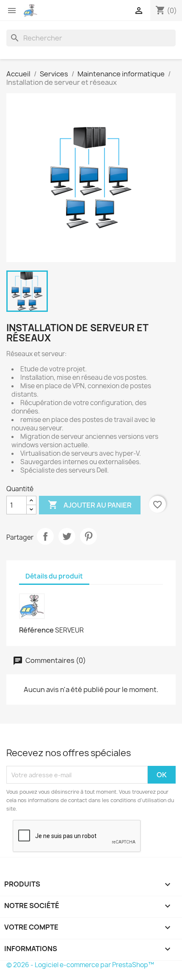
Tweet (66, 536)
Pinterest (88, 536)
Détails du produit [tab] (54, 576)
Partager (45, 536)
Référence (36, 630)
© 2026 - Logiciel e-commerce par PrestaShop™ (80, 964)
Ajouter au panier (90, 505)
